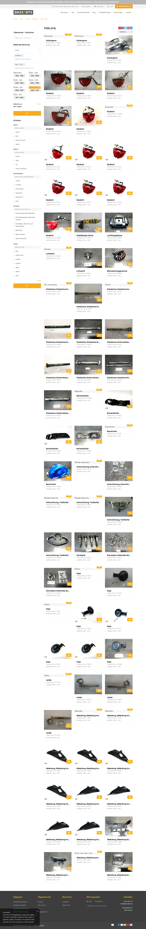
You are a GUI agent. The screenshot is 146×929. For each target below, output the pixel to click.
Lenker (49, 680)
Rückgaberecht (42, 912)
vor (17, 165)
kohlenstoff (19, 197)
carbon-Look (19, 255)
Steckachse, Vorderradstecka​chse (57, 413)
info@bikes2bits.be (126, 904)
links (17, 136)
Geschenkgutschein (83, 12)
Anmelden (87, 6)
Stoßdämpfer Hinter (85, 235)
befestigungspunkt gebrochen (25, 213)
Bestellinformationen (20, 902)
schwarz (18, 263)
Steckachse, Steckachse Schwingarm (57, 289)
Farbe (15, 244)
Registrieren (100, 6)
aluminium (19, 193)
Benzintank (112, 431)
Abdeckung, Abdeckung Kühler (118, 839)
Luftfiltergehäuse (114, 235)
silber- (17, 267)
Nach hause (64, 12)
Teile (72, 12)
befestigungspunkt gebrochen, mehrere (25, 218)
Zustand (16, 206)
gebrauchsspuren (21, 238)
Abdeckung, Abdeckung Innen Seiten (88, 715)
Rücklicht (50, 93)
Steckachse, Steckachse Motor (118, 377)
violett (18, 272)
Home (15, 19)
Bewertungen (118, 12)
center (18, 132)
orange (18, 259)
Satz (17, 201)
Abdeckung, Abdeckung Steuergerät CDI (57, 875)
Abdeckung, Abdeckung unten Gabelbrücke (88, 857)
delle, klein (19, 230)
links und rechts (21, 140)
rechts (18, 144)
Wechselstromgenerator (117, 271)
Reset (39, 104)
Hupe (79, 573)
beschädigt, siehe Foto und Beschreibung (24, 225)
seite (17, 160)
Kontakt (128, 12)
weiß (17, 276)
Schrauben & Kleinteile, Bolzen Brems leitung (57, 591)
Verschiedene (18, 174)
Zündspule (81, 555)
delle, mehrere (20, 234)
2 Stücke (18, 185)
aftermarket (20, 189)
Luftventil (50, 254)
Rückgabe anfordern (19, 905)
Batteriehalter (83, 396)
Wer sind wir (42, 905)
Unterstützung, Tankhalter (57, 502)
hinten (18, 156)
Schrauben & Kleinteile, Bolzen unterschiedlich (118, 555)
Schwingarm (51, 40)
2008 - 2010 (43, 19)
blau (17, 251)
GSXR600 (34, 19)
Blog (94, 12)
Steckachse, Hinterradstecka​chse (118, 342)
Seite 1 (15, 125)
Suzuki (27, 19)
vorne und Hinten (21, 169)
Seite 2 (15, 149)
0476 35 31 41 (128, 901)
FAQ (39, 909)
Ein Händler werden (105, 12)
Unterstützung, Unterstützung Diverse (88, 467)
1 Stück (18, 181)
